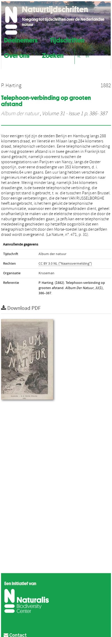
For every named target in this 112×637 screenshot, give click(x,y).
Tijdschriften (67, 39)
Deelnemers (21, 39)
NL (78, 56)
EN (87, 56)
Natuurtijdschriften (55, 9)
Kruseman (46, 273)
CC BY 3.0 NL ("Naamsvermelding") (65, 264)
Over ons (16, 55)
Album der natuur (20, 114)
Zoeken (53, 55)
